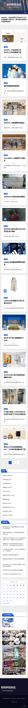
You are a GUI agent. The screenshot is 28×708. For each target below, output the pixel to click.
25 (14, 597)
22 (4, 597)
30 (7, 600)
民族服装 (5, 499)
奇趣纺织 (5, 487)
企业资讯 (5, 119)
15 (4, 594)
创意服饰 (5, 483)
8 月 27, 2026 (8, 657)
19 (17, 594)
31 (10, 600)
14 (23, 591)
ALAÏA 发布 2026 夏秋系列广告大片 (12, 574)
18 (14, 594)
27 (20, 597)
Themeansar (14, 701)
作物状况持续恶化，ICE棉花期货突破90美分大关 (14, 639)
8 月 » (8, 603)
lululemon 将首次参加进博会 (14, 197)
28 (23, 597)
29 (4, 600)
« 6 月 (4, 603)
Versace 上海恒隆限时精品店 (14, 123)
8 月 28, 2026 (8, 627)
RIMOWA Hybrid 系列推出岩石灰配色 (13, 570)
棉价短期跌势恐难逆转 (11, 86)
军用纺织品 (6, 479)
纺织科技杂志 (14, 4)
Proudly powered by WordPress (10, 698)
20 (20, 594)
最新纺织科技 (6, 495)
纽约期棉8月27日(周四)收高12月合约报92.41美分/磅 (14, 624)
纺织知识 (5, 503)
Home (24, 706)
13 (20, 591)
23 (7, 597)
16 (7, 594)
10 (10, 591)
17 (10, 594)
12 (17, 591)
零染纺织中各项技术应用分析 (10, 555)
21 (23, 594)
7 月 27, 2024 (8, 55)
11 (14, 591)
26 (17, 597)
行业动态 (5, 515)
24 (10, 597)
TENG (15, 55)
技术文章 (5, 491)
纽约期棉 (5, 511)
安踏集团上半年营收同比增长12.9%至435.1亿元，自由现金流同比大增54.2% (14, 670)
